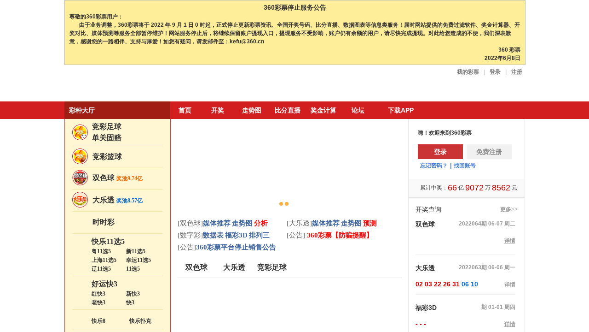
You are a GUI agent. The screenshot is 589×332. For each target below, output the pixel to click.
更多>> (509, 209)
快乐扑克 (140, 321)
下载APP (401, 110)
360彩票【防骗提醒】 (339, 235)
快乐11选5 (108, 241)
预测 (370, 223)
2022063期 (473, 267)
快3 (130, 302)
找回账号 (465, 165)
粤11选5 (101, 251)
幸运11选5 (138, 260)
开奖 (217, 110)
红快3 (98, 293)
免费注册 (489, 151)
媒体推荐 (217, 223)
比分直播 (287, 110)
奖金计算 (323, 110)
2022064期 (473, 223)
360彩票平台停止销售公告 (236, 247)
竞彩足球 (106, 126)
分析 (261, 223)
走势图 (251, 110)
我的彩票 (468, 72)
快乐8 (98, 321)
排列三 (259, 235)
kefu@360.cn (247, 41)
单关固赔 (106, 138)
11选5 (133, 269)
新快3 (133, 293)
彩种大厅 (82, 110)
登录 (495, 72)
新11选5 (135, 251)
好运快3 (104, 284)
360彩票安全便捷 (107, 84)
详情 (509, 240)
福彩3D (236, 235)
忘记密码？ (434, 165)
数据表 (213, 235)
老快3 (98, 302)
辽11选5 (101, 269)
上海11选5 (104, 260)
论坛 (358, 110)
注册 (516, 72)
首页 (185, 110)
